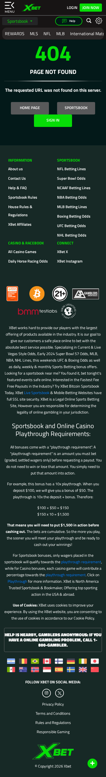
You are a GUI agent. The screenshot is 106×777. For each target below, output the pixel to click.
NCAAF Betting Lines (74, 188)
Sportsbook (18, 21)
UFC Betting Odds (71, 225)
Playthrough (17, 581)
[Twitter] (59, 693)
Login (72, 7)
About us (15, 169)
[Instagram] (46, 693)
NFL (47, 33)
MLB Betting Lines (72, 206)
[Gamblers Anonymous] (85, 291)
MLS (34, 33)
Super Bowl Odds (71, 178)
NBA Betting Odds (72, 197)
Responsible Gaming (53, 731)
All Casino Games (22, 251)
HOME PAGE (30, 107)
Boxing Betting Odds (74, 216)
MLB (60, 33)
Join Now (90, 7)
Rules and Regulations (53, 722)
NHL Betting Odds (71, 235)
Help (72, 21)
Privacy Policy (53, 704)
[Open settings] (98, 20)
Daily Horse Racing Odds (28, 261)
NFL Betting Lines (71, 169)
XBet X (62, 251)
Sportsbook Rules (22, 197)
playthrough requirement (81, 562)
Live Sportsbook (36, 392)
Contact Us (17, 178)
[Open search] (89, 21)
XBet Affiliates (20, 224)
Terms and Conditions (53, 713)
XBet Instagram (70, 261)
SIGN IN (53, 120)
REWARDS (14, 33)
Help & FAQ (17, 188)
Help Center (86, 763)
